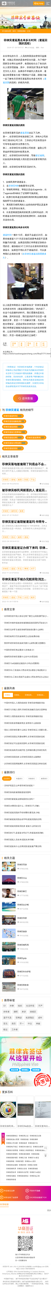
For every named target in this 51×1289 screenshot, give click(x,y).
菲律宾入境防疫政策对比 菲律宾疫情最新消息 (23, 716)
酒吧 (16, 1011)
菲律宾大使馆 (32, 1165)
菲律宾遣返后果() (13, 437)
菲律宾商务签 (11, 1179)
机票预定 (30, 1017)
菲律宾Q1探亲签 (12, 1150)
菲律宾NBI (14, 185)
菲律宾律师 (34, 1139)
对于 (33, 568)
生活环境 (30, 1005)
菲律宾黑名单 (11, 1172)
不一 (22, 1023)
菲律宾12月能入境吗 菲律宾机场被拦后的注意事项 (25, 709)
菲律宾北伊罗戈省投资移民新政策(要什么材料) (24, 629)
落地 (13, 479)
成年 (40, 1017)
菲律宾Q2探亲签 (39, 1147)
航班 (33, 597)
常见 (20, 568)
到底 (26, 479)
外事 (12, 1005)
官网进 (19, 1017)
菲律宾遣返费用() (36, 437)
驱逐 (22, 511)
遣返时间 (7, 235)
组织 (20, 1005)
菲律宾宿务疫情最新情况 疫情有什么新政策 (22, 723)
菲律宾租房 (23, 1143)
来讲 (24, 1011)
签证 (13, 537)
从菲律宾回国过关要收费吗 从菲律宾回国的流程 (24, 736)
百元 (5, 1023)
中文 (30, 1023)
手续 (20, 597)
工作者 (15, 1029)
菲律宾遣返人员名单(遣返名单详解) (19, 839)
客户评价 (39, 4)
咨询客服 (27, 398)
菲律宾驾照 (20, 1161)
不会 (33, 479)
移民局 (14, 511)
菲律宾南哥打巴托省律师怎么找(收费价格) (22, 636)
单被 (38, 1023)
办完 (26, 597)
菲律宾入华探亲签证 (26, 1150)
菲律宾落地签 (33, 1168)
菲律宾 (14, 344)
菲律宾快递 (24, 1139)
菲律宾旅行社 (33, 1143)
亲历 (14, 1023)
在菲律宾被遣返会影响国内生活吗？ (19, 799)
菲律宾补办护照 (23, 1172)
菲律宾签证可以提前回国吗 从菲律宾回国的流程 (24, 743)
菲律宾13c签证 (33, 1157)
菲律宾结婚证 (11, 1176)
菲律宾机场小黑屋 (12, 1139)
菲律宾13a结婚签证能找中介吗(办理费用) (21, 663)
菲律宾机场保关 (40, 1150)
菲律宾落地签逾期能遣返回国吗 (17, 792)
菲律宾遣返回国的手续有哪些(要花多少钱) (22, 812)
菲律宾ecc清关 (30, 1161)
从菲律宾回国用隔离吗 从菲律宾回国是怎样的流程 (25, 763)
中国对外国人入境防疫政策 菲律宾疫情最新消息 (24, 703)
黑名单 (29, 344)
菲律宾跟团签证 (12, 1136)
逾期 (20, 479)
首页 (14, 31)
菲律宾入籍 (23, 1157)
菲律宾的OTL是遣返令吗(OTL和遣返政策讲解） (24, 833)
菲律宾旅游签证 (23, 1176)
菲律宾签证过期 (35, 1136)
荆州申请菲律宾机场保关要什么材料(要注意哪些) (25, 643)
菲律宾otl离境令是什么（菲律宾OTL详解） (22, 806)
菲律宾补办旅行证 (25, 1147)
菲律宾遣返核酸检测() (14, 421)
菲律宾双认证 (24, 1136)
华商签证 (11, 367)
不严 (40, 1005)
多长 (37, 344)
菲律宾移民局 (11, 1168)
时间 (43, 344)
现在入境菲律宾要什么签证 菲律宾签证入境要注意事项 (26, 730)
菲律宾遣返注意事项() (15, 432)
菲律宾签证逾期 (12, 1165)
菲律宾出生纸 (22, 1168)
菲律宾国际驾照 (12, 1157)
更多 (49, 1210)
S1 (4, 1005)
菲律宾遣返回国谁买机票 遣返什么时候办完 (22, 826)
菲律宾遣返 (21, 31)
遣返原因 (24, 132)
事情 (26, 568)
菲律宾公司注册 (12, 1143)
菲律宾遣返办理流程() (15, 443)
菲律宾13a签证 (35, 1172)
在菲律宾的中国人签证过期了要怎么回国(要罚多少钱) (26, 616)
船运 (5, 1029)
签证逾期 (39, 155)
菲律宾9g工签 (35, 1176)
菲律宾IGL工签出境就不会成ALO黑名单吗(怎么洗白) (26, 677)
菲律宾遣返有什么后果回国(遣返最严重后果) (23, 846)
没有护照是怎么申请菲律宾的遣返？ (19, 785)
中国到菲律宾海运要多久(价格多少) (19, 650)
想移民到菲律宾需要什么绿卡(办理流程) (21, 656)
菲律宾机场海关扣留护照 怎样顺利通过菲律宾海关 (25, 750)
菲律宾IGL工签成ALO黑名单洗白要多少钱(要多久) (25, 670)
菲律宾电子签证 (12, 1147)
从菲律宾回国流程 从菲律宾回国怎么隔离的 (22, 757)
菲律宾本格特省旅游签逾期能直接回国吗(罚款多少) (25, 623)
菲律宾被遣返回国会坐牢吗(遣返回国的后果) (23, 819)
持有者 (6, 1011)
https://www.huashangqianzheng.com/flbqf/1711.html (26, 353)
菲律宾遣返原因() (13, 427)
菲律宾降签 (10, 1161)
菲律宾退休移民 (24, 1154)
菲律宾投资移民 (12, 1154)
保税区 (33, 1011)
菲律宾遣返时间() (13, 416)
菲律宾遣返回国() (13, 448)
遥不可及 (7, 1017)
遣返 (21, 344)
